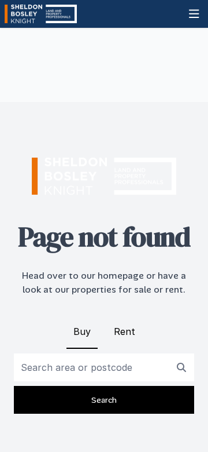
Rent (124, 331)
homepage (121, 275)
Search (104, 400)
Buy (82, 331)
